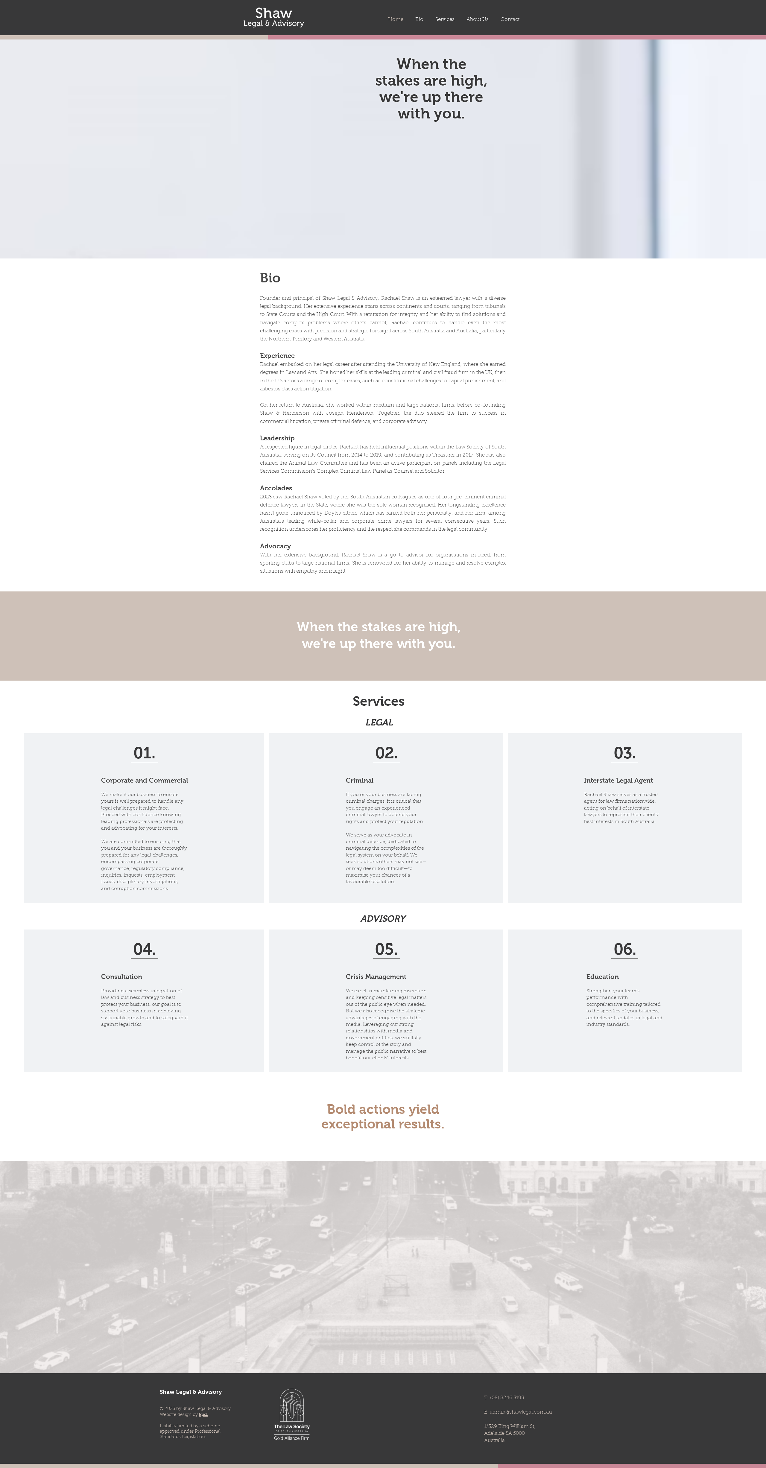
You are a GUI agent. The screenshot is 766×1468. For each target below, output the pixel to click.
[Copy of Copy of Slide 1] (434, 133)
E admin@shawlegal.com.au (518, 1412)
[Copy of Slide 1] (429, 133)
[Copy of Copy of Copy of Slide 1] (439, 133)
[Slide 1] (423, 133)
